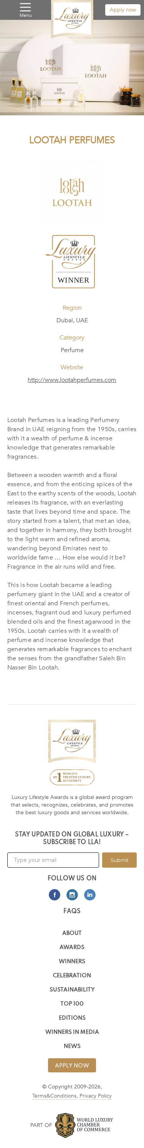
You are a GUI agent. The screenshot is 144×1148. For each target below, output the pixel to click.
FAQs (72, 912)
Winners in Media (72, 1032)
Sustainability (72, 990)
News (72, 1046)
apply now (72, 1066)
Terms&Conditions (54, 1095)
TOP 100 (72, 1004)
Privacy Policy (95, 1095)
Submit (120, 860)
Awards (72, 947)
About (72, 933)
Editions (72, 1018)
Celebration (72, 975)
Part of (41, 1125)
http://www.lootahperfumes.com (72, 380)
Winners (72, 961)
